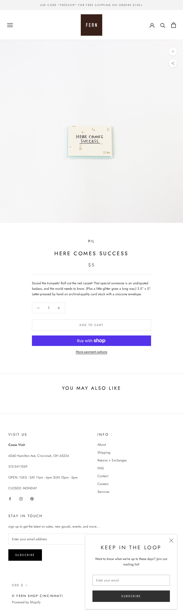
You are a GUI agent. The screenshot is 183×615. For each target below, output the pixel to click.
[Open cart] (173, 25)
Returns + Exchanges (112, 460)
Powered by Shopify (26, 602)
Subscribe (131, 596)
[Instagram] (21, 498)
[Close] (171, 540)
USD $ (18, 585)
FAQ (100, 468)
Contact (102, 476)
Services (103, 491)
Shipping (103, 452)
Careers (103, 483)
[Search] (162, 25)
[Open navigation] (10, 25)
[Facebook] (10, 498)
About (101, 444)
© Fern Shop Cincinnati (37, 596)
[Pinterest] (32, 498)
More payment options (91, 351)
